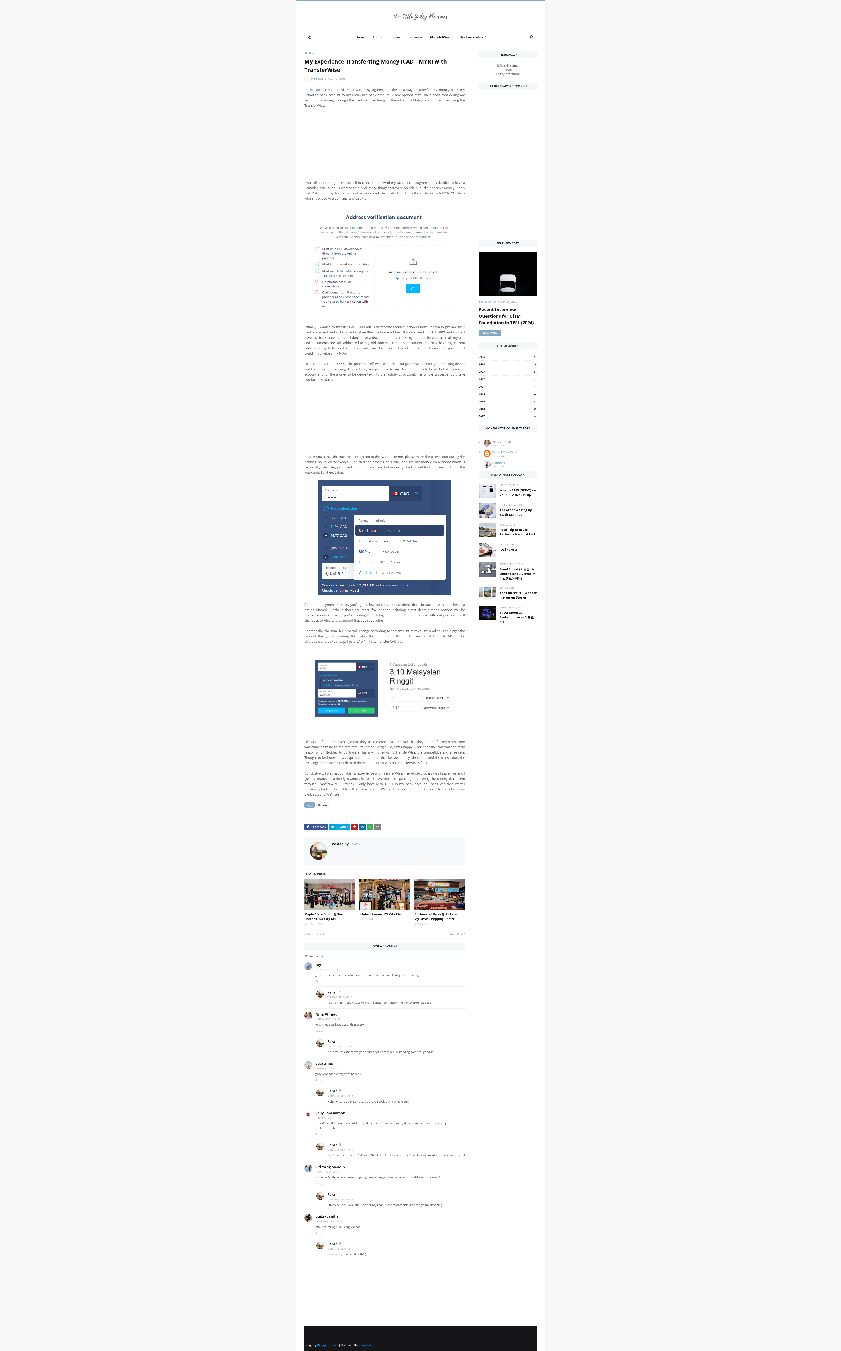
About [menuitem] (377, 37)
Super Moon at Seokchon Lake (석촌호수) (517, 617)
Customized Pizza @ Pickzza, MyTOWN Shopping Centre (436, 916)
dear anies (324, 1063)
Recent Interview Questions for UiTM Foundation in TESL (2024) (506, 316)
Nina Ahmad (326, 1014)
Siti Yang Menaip (330, 1167)
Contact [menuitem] (395, 37)
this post (315, 89)
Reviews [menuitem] (415, 37)
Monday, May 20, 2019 (327, 1019)
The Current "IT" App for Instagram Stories (518, 595)
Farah (318, 79)
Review (309, 53)
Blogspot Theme (327, 1345)
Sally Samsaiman (330, 1113)
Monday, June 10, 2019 (340, 1095)
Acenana (498, 463)
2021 (507, 386)
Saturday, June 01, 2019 (328, 1221)
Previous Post (315, 934)
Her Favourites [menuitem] (471, 37)
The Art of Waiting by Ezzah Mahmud (516, 512)
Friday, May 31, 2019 (326, 1171)
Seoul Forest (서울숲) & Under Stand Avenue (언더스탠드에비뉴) (518, 573)
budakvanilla (327, 1216)
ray (318, 964)
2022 (507, 379)
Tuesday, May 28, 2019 (339, 997)
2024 (507, 364)
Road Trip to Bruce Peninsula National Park (518, 532)
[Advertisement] (384, 144)
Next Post (456, 934)
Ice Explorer (509, 549)
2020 (507, 394)
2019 (507, 401)
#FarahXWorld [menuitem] (441, 37)
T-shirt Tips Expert (506, 452)
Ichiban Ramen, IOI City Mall (380, 914)
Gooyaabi (365, 1345)
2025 (507, 357)
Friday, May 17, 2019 (326, 969)
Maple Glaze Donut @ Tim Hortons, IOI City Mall (323, 916)
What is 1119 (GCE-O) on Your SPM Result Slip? (518, 492)
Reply (318, 981)
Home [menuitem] (360, 37)
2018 (507, 409)
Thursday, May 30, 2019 (328, 1068)
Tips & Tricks (488, 302)
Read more (490, 332)
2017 (507, 416)
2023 (507, 372)
